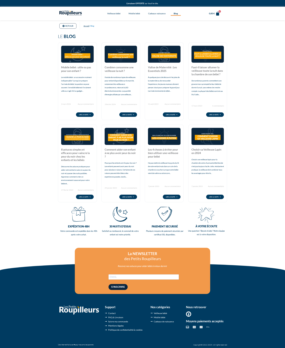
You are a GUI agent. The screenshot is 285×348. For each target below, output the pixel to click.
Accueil (86, 26)
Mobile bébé (134, 13)
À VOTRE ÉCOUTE (206, 226)
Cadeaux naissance (157, 13)
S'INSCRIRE (118, 287)
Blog (176, 13)
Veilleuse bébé (113, 13)
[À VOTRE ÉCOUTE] (206, 215)
